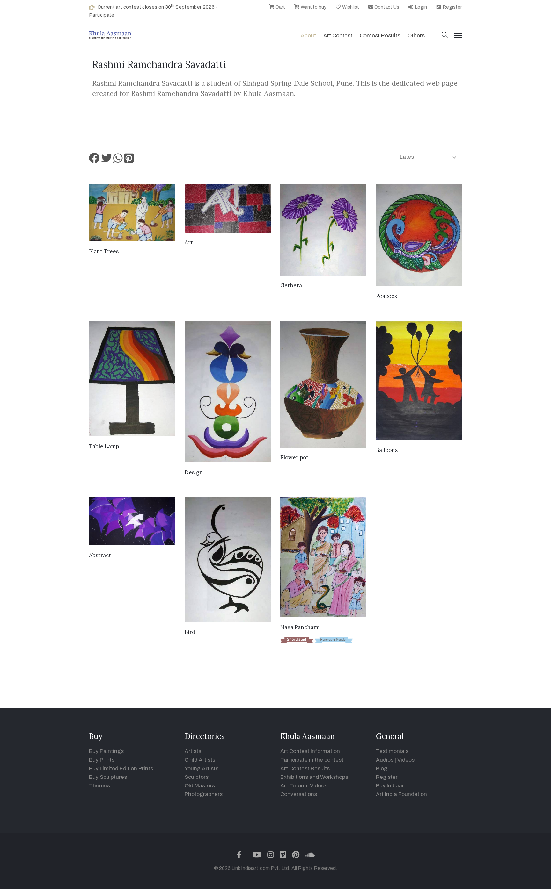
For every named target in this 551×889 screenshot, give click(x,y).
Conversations (298, 794)
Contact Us (386, 7)
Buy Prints (101, 760)
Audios (384, 760)
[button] (445, 35)
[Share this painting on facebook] (94, 160)
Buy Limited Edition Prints (121, 768)
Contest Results (380, 35)
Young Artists (201, 768)
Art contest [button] (337, 35)
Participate (101, 15)
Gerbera (291, 285)
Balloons (387, 450)
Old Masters (200, 786)
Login (420, 7)
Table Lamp (104, 446)
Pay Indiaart (391, 786)
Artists (193, 751)
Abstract (100, 555)
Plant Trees (104, 251)
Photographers (204, 794)
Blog (381, 768)
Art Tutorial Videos (303, 786)
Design (194, 472)
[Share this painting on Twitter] (106, 160)
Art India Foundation (401, 794)
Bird (190, 631)
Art (189, 242)
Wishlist (350, 7)
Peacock (386, 295)
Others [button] (416, 35)
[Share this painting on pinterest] (129, 160)
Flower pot (294, 457)
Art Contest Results (305, 768)
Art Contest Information (310, 751)
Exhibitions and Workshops (314, 777)
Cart (280, 7)
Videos (406, 760)
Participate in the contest (311, 760)
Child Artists (200, 760)
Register (452, 7)
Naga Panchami (300, 627)
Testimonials (392, 751)
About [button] (308, 35)
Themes (99, 786)
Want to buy (313, 7)
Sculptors (197, 777)
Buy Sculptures (108, 777)
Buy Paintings (106, 751)
